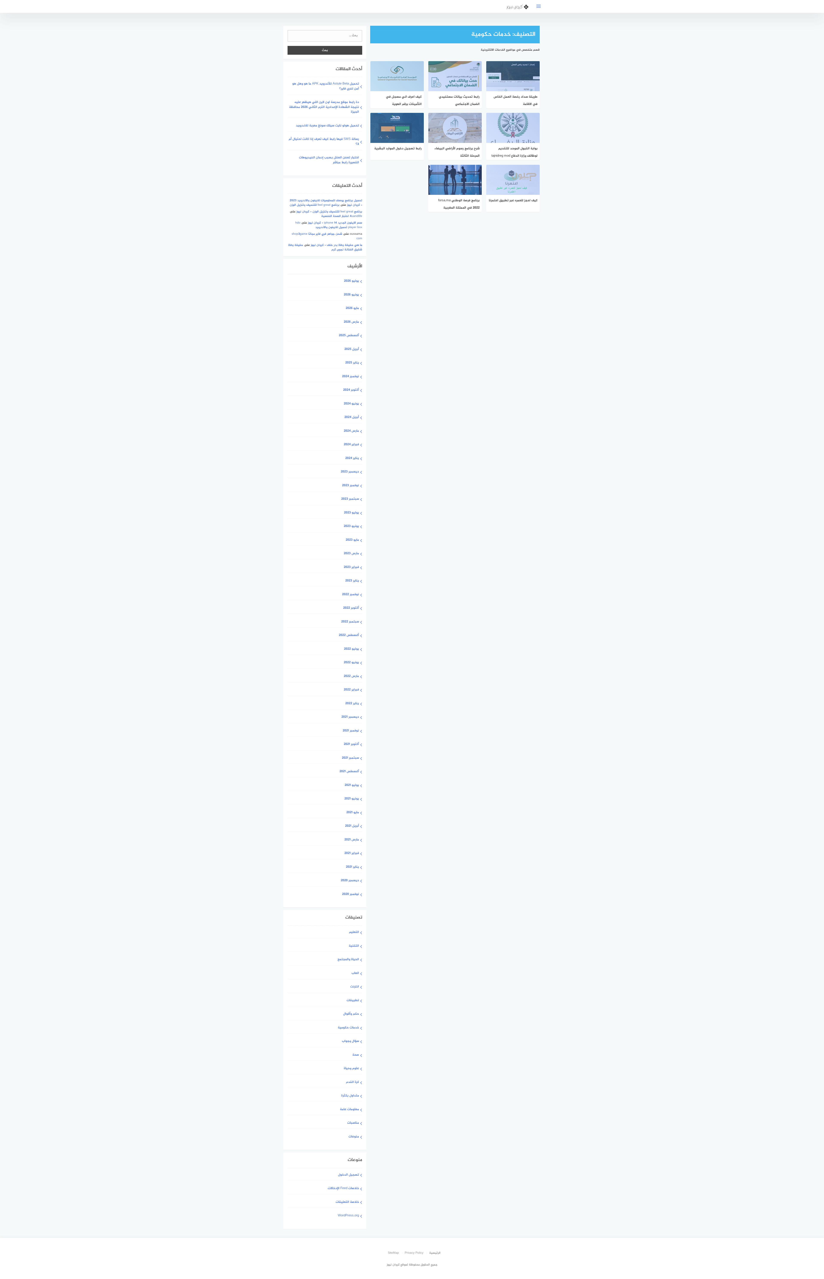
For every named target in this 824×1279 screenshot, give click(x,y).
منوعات (353, 1136)
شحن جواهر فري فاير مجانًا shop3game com (327, 236)
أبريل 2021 (352, 826)
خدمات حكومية (348, 1027)
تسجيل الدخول (348, 1175)
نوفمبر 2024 (350, 376)
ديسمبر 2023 (350, 471)
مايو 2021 (352, 812)
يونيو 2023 (351, 526)
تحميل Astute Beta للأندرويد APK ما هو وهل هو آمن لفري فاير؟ (325, 86)
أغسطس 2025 (349, 335)
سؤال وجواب (350, 1041)
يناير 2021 (352, 867)
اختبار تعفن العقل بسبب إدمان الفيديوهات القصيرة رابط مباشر (329, 160)
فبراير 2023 (351, 567)
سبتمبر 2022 (350, 621)
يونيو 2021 (351, 798)
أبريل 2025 (351, 349)
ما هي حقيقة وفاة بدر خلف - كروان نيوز (336, 245)
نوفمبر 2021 (351, 730)
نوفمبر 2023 (350, 485)
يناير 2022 (352, 703)
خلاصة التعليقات (347, 1202)
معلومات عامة (349, 1109)
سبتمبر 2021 (350, 758)
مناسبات (353, 1123)
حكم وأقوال (351, 1014)
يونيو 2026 (351, 294)
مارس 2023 (351, 553)
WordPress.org (348, 1215)
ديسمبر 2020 (350, 880)
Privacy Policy (414, 1252)
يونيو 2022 (351, 662)
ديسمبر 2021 (350, 717)
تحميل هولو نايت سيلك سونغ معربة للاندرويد (327, 125)
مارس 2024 (351, 431)
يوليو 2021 (352, 785)
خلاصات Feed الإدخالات (343, 1188)
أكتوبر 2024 (351, 390)
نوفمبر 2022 (350, 594)
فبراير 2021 (351, 853)
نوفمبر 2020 (350, 894)
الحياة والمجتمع (348, 959)
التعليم (354, 932)
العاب (355, 973)
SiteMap (393, 1252)
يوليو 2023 (351, 512)
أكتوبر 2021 (351, 744)
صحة (355, 1055)
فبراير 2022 (351, 689)
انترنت (354, 986)
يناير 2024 (352, 458)
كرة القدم (352, 1082)
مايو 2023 (352, 540)
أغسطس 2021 (349, 771)
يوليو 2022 (351, 649)
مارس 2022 (351, 676)
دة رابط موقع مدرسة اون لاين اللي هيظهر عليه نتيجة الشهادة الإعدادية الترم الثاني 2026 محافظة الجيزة (324, 107)
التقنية (354, 946)
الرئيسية (435, 1252)
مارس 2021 (351, 839)
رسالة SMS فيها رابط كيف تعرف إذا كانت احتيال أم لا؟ (324, 142)
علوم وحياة (351, 1068)
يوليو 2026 (351, 281)
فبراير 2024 (351, 444)
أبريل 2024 (351, 417)
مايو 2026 (352, 308)
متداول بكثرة (350, 1095)
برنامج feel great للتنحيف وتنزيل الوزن (314, 205)
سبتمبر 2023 (350, 499)
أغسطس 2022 (349, 635)
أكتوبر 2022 (351, 608)
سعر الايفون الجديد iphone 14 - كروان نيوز (335, 222)
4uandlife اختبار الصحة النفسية (341, 216)
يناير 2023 (352, 580)
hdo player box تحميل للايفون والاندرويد (328, 225)
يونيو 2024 (351, 403)
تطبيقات (353, 1000)
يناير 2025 (352, 362)
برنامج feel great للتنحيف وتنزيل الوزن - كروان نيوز (329, 211)
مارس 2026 (351, 322)
